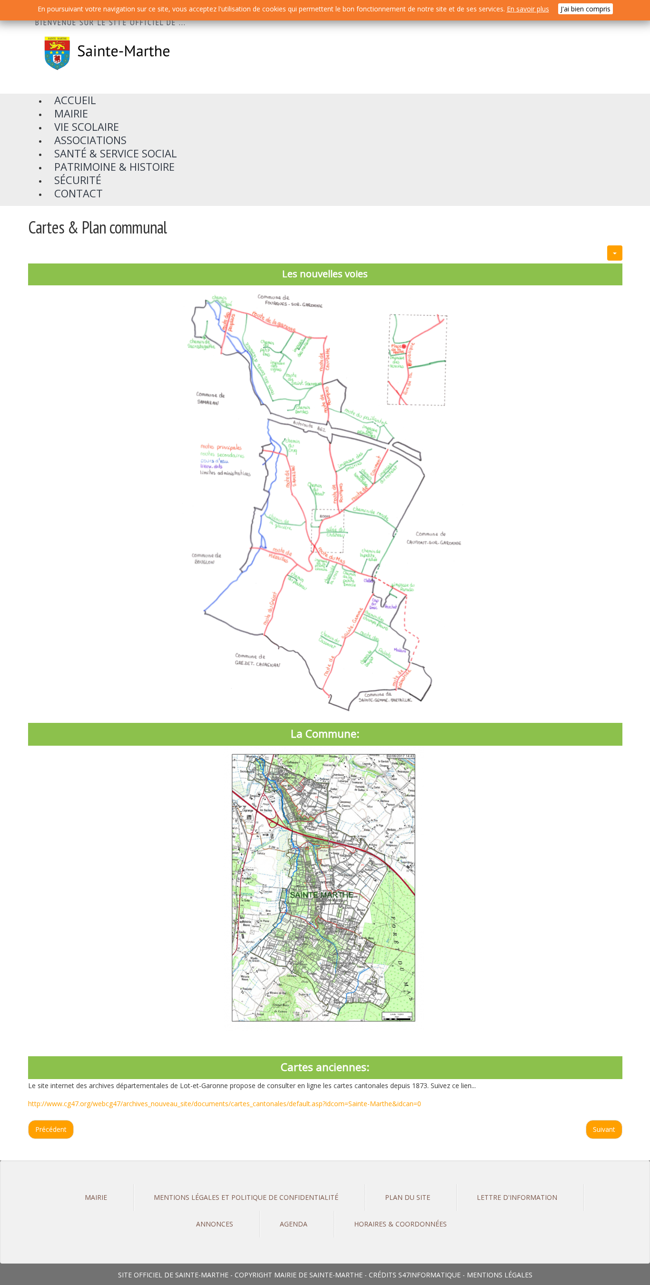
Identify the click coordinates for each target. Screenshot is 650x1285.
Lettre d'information (517, 1197)
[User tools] (614, 253)
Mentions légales (499, 1274)
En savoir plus (528, 8)
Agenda (293, 1223)
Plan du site (407, 1197)
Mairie (96, 1197)
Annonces (214, 1223)
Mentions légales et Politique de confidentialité (246, 1197)
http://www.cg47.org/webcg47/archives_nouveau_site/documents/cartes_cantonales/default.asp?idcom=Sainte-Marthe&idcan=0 (224, 1103)
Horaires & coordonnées (400, 1223)
